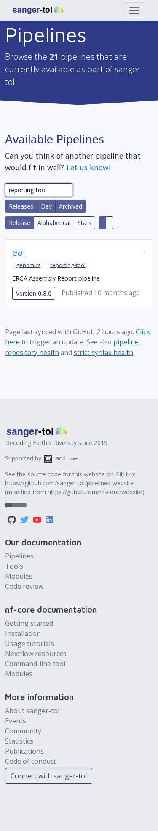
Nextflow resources (36, 653)
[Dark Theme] (23, 505)
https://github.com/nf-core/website (95, 492)
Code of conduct (30, 761)
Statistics (19, 741)
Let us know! (88, 167)
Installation (23, 633)
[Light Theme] (15, 505)
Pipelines (19, 556)
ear (19, 252)
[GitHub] (13, 519)
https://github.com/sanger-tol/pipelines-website (69, 483)
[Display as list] (109, 222)
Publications (24, 751)
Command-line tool (35, 663)
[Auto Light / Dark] (8, 505)
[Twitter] (25, 519)
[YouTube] (38, 519)
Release (19, 223)
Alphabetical (53, 223)
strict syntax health (103, 352)
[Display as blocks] (102, 222)
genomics (28, 265)
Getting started (29, 623)
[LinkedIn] (50, 519)
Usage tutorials (29, 643)
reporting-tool (68, 265)
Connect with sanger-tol (49, 776)
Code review (24, 586)
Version (33, 293)
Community (23, 731)
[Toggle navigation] (134, 10)
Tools (14, 566)
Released (21, 206)
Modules (18, 576)
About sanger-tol (32, 710)
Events (15, 720)
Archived (70, 206)
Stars (84, 223)
